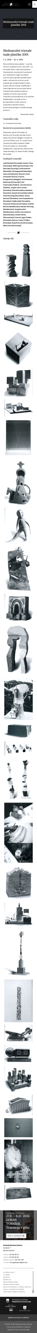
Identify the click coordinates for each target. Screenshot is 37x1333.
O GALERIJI (6, 1275)
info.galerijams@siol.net (18, 1262)
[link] (18, 1301)
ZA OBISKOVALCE (9, 1272)
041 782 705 (19, 1260)
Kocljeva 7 (7, 1248)
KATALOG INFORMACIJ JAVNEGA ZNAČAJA (17, 1287)
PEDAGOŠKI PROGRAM (10, 1282)
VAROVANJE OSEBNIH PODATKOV (14, 1292)
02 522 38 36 (14, 1257)
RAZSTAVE (6, 1277)
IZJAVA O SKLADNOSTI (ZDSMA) (13, 1289)
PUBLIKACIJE (7, 1280)
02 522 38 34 (14, 1254)
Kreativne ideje (24, 1330)
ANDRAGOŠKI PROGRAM (11, 1284)
